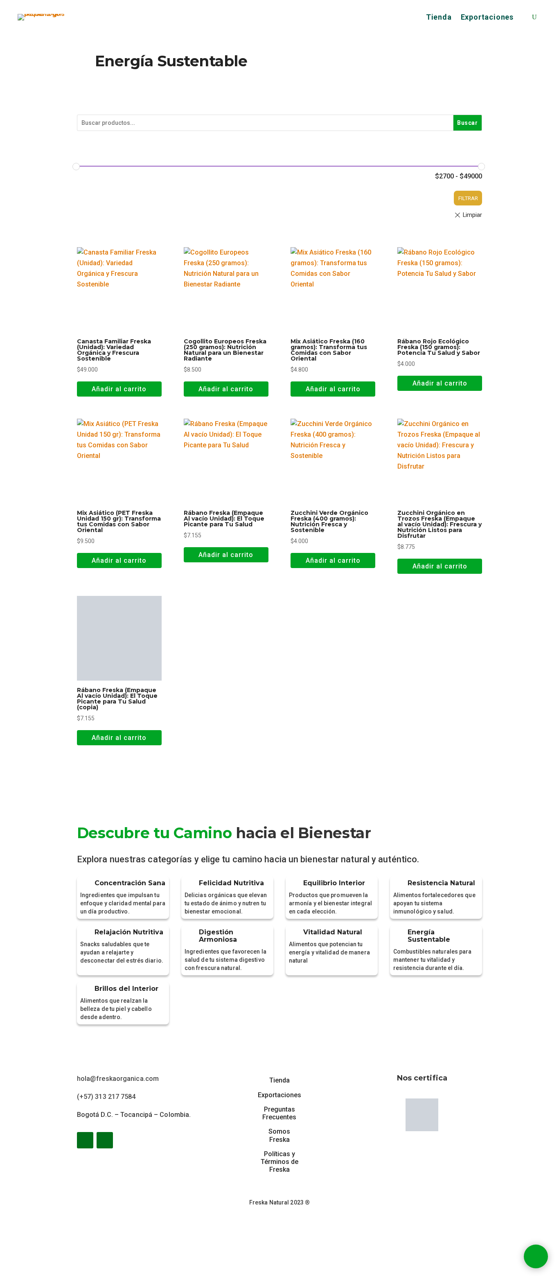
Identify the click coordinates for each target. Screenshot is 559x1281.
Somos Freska (279, 1135)
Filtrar (468, 198)
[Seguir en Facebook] (85, 1140)
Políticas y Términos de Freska (279, 1161)
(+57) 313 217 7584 (106, 1097)
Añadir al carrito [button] (119, 389)
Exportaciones (487, 17)
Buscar (467, 123)
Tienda (439, 17)
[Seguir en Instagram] (105, 1140)
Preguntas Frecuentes (279, 1113)
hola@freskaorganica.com (118, 1079)
